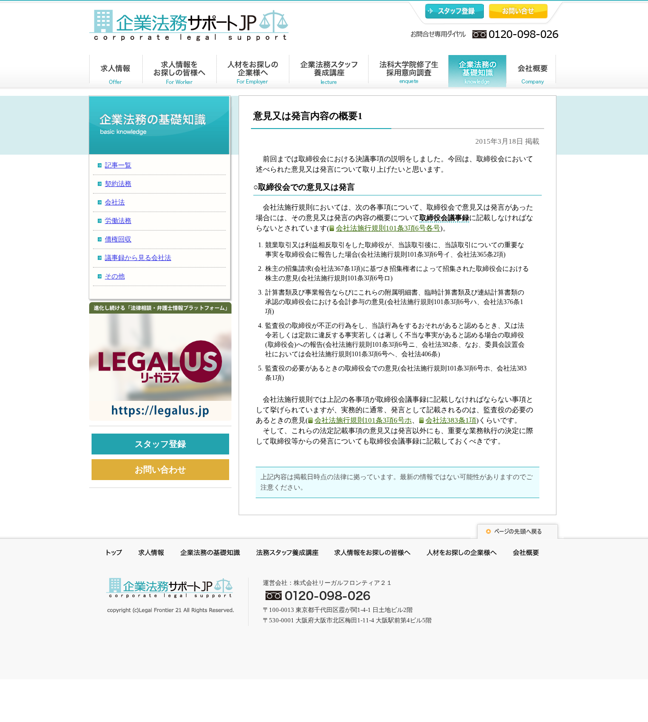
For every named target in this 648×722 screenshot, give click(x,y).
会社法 (115, 202)
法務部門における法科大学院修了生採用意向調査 (408, 73)
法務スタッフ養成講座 (287, 554)
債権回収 (118, 239)
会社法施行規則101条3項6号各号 (388, 228)
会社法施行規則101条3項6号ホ (363, 420)
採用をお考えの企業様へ (461, 554)
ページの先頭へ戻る (517, 530)
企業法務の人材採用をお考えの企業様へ (253, 73)
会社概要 (531, 73)
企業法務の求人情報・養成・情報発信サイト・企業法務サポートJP (189, 25)
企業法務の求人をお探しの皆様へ (180, 73)
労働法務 (118, 220)
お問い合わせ (518, 11)
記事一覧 (118, 165)
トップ (114, 554)
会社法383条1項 (451, 420)
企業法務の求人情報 (116, 73)
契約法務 (118, 183)
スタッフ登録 (454, 11)
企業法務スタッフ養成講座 (328, 73)
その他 (115, 276)
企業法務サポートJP (170, 595)
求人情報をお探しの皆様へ (372, 554)
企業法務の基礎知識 (477, 73)
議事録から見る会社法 (138, 257)
